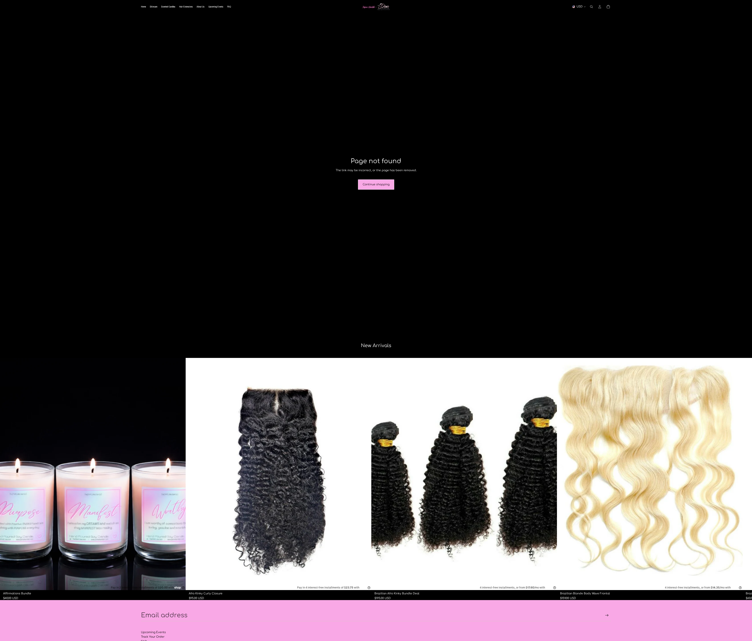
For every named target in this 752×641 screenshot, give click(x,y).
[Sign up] (607, 615)
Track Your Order (152, 636)
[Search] (591, 6)
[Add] (179, 584)
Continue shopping (376, 184)
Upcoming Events (153, 632)
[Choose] (550, 584)
